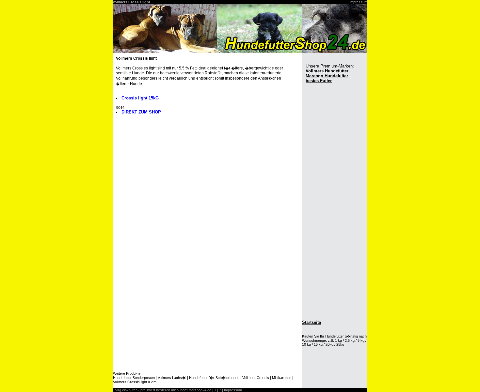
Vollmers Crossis (255, 378)
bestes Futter (319, 80)
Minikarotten (281, 378)
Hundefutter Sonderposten (134, 378)
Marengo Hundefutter (327, 75)
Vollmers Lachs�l (172, 378)
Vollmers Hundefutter (327, 70)
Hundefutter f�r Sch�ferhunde (214, 378)
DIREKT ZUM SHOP (141, 112)
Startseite (311, 322)
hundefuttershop (189, 390)
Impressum (358, 2)
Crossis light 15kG (140, 98)
